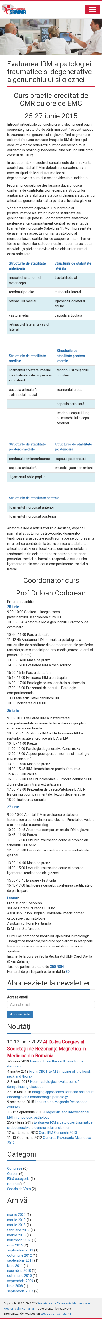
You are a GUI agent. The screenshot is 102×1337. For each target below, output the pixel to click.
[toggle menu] (92, 9)
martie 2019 (16, 1220)
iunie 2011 (15, 1266)
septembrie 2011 (20, 1260)
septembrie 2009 (20, 1281)
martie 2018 (16, 1225)
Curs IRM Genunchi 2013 (58, 1132)
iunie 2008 (15, 1286)
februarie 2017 (18, 1230)
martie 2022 (16, 1214)
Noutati (13, 1184)
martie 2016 (16, 1235)
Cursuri (12, 1174)
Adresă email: (17, 997)
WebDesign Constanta (56, 1313)
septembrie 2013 (20, 1250)
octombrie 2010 (19, 1276)
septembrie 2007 (20, 1291)
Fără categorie (18, 1179)
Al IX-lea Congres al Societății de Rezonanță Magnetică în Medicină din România (46, 1048)
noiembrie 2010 (19, 1271)
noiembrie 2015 (19, 1240)
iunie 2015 (15, 1245)
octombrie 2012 (19, 1255)
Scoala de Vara (19, 1189)
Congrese (14, 1168)
